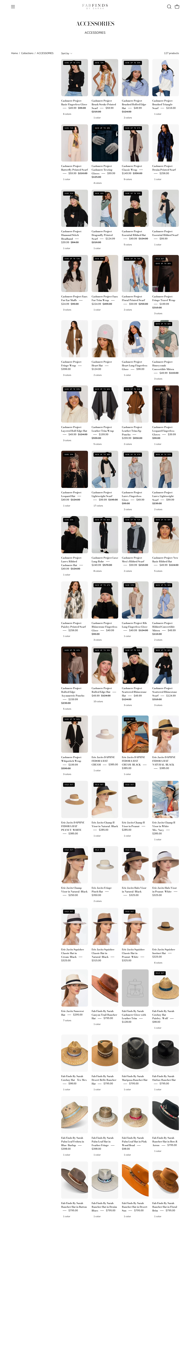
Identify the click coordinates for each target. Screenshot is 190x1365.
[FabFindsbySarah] (95, 7)
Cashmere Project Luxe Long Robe (105, 559)
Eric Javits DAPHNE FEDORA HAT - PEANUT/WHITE (72, 826)
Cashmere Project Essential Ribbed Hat (134, 233)
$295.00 (78, 1014)
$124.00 (96, 369)
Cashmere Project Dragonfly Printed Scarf (102, 235)
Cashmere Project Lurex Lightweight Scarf (163, 496)
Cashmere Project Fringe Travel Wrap (163, 298)
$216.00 (171, 108)
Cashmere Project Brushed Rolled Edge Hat (134, 104)
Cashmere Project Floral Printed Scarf (133, 298)
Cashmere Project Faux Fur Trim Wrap (105, 298)
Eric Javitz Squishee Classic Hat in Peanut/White (133, 953)
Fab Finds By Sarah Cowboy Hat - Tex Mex (74, 1078)
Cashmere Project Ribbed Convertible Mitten (163, 626)
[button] (168, 6)
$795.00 (108, 1018)
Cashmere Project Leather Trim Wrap (103, 429)
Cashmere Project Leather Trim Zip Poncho (132, 430)
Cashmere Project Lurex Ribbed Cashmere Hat (71, 561)
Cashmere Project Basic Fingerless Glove (74, 102)
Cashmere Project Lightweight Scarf (102, 494)
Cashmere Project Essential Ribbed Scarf (165, 233)
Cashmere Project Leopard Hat (71, 494)
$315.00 (96, 960)
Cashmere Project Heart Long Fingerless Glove (134, 365)
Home (14, 53)
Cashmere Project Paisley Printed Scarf (73, 625)
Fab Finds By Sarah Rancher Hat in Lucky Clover (104, 1268)
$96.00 (140, 369)
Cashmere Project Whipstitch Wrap (71, 759)
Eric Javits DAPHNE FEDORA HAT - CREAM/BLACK (133, 761)
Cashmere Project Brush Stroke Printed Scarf (104, 104)
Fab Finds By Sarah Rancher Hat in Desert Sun (134, 1206)
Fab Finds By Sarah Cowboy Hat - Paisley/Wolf (163, 1014)
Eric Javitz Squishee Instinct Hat (163, 951)
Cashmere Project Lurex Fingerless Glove (132, 496)
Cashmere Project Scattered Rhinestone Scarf (164, 692)
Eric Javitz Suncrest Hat (72, 1013)
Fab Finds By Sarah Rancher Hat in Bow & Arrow (165, 1141)
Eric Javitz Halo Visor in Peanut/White (164, 889)
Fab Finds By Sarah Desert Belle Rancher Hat (104, 1080)
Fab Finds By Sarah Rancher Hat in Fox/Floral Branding (73, 1268)
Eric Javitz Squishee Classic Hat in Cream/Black (72, 953)
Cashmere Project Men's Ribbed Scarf (133, 559)
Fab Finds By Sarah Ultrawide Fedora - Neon (163, 1333)
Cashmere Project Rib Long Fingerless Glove (135, 625)
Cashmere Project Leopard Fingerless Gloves (163, 430)
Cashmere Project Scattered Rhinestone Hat (134, 692)
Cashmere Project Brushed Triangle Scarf (162, 104)
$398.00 (66, 1149)
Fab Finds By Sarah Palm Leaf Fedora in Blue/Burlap (72, 1141)
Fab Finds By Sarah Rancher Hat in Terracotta (163, 1268)
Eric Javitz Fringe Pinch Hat (102, 889)
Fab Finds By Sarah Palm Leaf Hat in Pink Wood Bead (134, 1141)
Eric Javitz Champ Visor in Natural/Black (74, 889)
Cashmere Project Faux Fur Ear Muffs (74, 298)
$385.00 (113, 764)
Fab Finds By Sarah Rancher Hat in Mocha (134, 1266)
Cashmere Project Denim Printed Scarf (164, 168)
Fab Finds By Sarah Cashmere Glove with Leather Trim (134, 1014)
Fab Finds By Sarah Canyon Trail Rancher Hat (104, 1014)
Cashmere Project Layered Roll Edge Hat (74, 429)
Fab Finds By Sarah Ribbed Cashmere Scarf (133, 1333)
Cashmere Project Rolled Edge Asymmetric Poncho (72, 692)
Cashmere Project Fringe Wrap (71, 363)
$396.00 (66, 369)
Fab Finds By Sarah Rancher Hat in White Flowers (104, 1333)
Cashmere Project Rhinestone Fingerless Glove (104, 626)
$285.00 (103, 830)
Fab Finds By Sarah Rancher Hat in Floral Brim (164, 1206)
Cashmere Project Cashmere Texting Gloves (102, 169)
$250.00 (73, 895)
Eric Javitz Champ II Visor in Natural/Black (105, 824)
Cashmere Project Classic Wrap (132, 168)
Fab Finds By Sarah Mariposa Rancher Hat (135, 1078)
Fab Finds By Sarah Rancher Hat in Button (74, 1205)
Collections (27, 53)
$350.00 (96, 895)
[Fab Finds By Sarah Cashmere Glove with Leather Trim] (135, 988)
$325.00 (134, 895)
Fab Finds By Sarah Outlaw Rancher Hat (164, 1078)
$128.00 (126, 1022)
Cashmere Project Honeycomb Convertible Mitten (163, 365)
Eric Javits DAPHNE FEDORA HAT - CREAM (103, 761)
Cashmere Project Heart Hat (102, 363)
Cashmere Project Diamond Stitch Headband (71, 235)
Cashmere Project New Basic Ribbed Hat (165, 559)
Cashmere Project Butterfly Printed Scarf (74, 168)
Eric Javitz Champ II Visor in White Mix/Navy (163, 826)
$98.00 (156, 1022)
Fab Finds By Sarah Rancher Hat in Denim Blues (104, 1206)
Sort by (65, 53)
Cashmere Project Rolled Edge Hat (102, 690)
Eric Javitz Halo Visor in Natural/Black (134, 889)
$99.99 (164, 238)
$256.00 (164, 173)
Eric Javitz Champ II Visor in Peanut (133, 824)
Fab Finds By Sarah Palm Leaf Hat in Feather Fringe (103, 1141)
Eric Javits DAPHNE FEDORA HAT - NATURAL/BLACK (163, 761)
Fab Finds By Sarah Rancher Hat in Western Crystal (72, 1333)
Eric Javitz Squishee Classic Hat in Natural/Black (103, 953)
